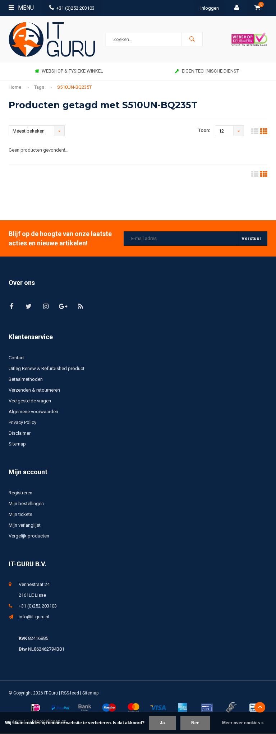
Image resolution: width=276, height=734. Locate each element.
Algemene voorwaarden (33, 411)
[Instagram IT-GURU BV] (46, 306)
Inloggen (210, 8)
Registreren (20, 492)
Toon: (204, 130)
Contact (17, 357)
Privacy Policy (22, 422)
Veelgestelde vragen (30, 400)
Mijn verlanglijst (25, 525)
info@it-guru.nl (34, 616)
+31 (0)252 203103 (75, 8)
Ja (162, 722)
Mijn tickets (20, 514)
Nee (195, 722)
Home (15, 87)
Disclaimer (20, 433)
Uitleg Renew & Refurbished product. (47, 368)
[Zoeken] (192, 39)
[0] (257, 8)
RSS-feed (70, 693)
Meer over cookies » (243, 722)
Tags (39, 87)
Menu (25, 7)
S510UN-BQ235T (74, 87)
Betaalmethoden (26, 379)
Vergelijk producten (29, 536)
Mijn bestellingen (26, 503)
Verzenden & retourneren (34, 390)
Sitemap (17, 444)
